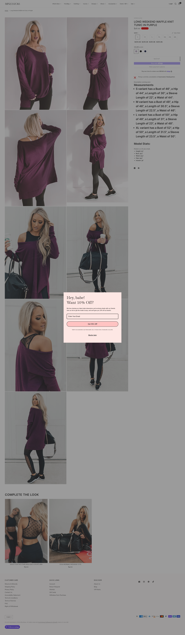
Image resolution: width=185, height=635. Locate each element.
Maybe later (92, 335)
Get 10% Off (92, 324)
